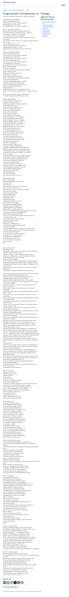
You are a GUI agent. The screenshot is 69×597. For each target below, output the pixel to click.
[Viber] (18, 582)
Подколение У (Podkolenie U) (16, 10)
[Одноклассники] (8, 582)
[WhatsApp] (22, 582)
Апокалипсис (46, 31)
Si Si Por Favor (46, 30)
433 (44, 23)
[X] (15, 582)
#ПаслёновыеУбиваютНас (50, 22)
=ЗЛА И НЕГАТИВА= (48, 25)
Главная (5, 10)
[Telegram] (11, 582)
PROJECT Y (45, 28)
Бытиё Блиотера (47, 33)
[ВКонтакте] (4, 582)
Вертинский (46, 35)
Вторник (45, 36)
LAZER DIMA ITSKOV (48, 27)
